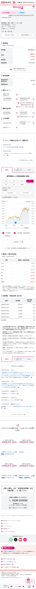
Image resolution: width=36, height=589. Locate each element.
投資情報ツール (6, 528)
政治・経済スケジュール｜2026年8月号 (11, 400)
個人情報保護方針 (7, 564)
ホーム (2, 515)
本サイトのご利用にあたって (9, 561)
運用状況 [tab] (6, 169)
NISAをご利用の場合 (7, 559)
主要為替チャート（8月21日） (8, 393)
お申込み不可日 (7, 123)
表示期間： (5, 190)
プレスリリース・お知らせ (9, 531)
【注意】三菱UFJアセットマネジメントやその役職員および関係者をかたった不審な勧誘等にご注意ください (19, 552)
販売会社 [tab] (29, 169)
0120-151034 (19, 500)
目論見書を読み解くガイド (25, 116)
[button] (28, 580)
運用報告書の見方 (27, 104)
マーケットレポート (7, 526)
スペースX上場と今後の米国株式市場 (12, 147)
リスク (2, 31)
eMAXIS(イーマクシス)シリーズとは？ (12, 520)
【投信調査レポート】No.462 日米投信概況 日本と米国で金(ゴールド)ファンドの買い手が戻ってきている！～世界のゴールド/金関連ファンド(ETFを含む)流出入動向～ (18, 385)
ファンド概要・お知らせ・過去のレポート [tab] (18, 170)
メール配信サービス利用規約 (9, 567)
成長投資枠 (22, 12)
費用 (9, 31)
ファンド (8, 515)
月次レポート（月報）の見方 (24, 106)
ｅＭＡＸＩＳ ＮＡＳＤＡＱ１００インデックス (22, 515)
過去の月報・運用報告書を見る (27, 102)
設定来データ (6, 127)
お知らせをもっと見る (27, 160)
